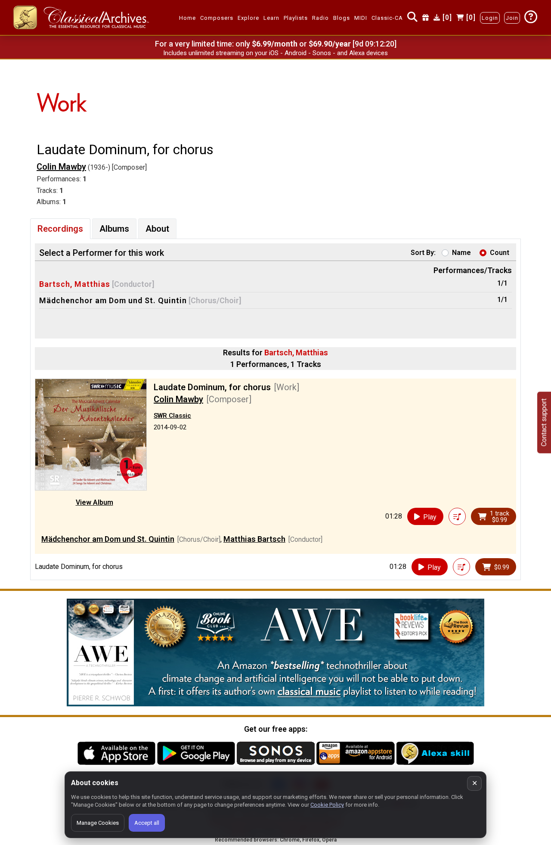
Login (490, 18)
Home (187, 18)
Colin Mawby (61, 167)
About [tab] (157, 229)
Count (499, 253)
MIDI (360, 18)
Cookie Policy (327, 805)
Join (512, 18)
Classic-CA (387, 18)
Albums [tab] (114, 229)
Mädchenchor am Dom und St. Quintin (113, 300)
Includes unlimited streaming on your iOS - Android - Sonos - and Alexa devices (275, 53)
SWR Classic (172, 415)
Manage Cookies (98, 823)
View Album (94, 502)
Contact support (544, 423)
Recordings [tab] (60, 229)
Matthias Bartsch (254, 539)
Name (461, 253)
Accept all (146, 823)
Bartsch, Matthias (74, 284)
